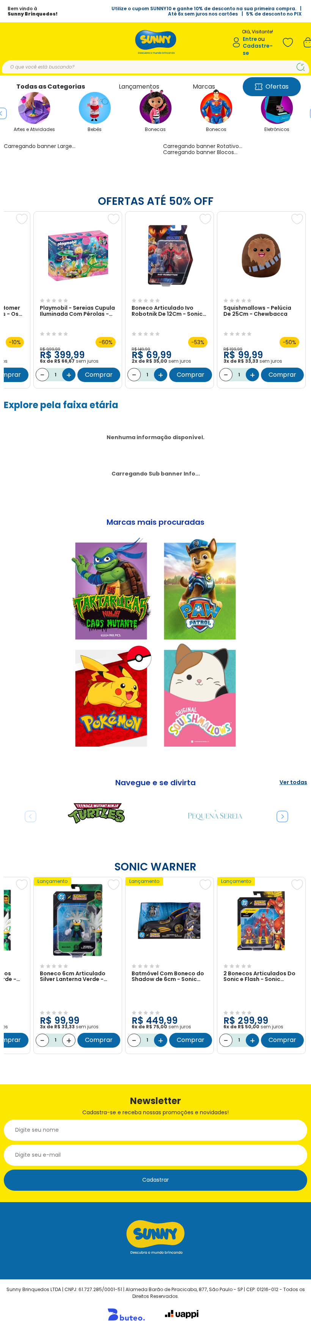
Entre (250, 39)
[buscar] (300, 67)
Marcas (204, 86)
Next (279, 813)
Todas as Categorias (50, 86)
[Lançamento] (78, 957)
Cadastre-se (258, 49)
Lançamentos (139, 86)
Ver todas (293, 783)
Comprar (99, 374)
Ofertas (277, 86)
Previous (27, 813)
